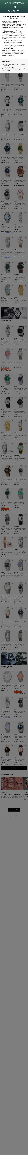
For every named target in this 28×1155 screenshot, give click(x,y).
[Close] (26, 2)
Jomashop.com (6, 24)
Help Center (7, 70)
